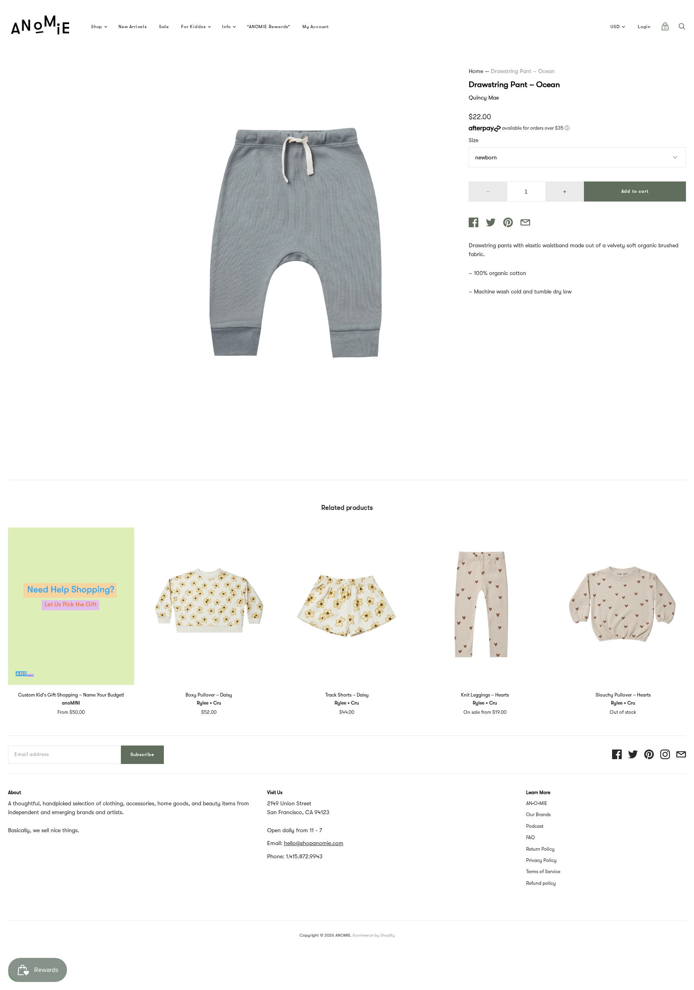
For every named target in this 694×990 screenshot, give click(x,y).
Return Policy (540, 849)
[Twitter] (633, 755)
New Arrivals (132, 26)
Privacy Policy (541, 860)
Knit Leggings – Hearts (485, 695)
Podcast (534, 826)
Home (476, 71)
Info (226, 26)
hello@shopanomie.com (313, 843)
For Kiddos (193, 26)
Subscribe (142, 754)
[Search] (682, 28)
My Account (315, 26)
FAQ (530, 837)
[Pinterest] (649, 755)
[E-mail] (681, 755)
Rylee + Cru (209, 703)
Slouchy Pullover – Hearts (623, 695)
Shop (96, 26)
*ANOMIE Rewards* (268, 26)
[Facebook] (617, 755)
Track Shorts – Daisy (347, 695)
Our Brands (538, 814)
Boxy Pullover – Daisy (209, 695)
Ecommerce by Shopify (374, 935)
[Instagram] (665, 755)
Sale (164, 26)
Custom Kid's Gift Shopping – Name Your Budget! (71, 695)
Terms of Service (543, 871)
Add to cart (635, 191)
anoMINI (71, 703)
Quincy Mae (484, 97)
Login (644, 26)
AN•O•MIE (536, 803)
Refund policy (541, 883)
